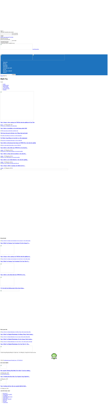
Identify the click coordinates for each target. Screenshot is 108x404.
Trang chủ (5, 62)
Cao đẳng (5, 65)
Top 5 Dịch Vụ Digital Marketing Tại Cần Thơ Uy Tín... (14, 344)
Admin (1, 150)
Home (1, 75)
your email (14, 40)
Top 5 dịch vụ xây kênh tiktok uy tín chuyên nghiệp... (14, 159)
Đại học (4, 63)
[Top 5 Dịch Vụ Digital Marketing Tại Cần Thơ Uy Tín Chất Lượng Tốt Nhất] (16, 341)
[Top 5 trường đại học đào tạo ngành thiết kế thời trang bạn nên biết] (3, 383)
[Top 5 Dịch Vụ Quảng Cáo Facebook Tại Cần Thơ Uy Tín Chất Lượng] (15, 258)
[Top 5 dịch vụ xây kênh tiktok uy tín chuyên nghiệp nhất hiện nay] (10, 157)
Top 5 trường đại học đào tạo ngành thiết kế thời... (13, 386)
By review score (6, 88)
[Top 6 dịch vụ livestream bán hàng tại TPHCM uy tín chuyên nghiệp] (11, 140)
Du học (4, 69)
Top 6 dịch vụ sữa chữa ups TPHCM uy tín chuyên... (14, 147)
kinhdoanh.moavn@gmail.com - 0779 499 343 (13, 360)
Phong (1, 124)
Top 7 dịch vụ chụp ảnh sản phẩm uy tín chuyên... (13, 153)
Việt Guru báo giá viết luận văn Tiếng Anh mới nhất (14, 133)
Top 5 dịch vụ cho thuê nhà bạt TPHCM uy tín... (13, 274)
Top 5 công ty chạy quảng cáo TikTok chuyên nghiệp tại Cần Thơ (17, 122)
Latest (4, 84)
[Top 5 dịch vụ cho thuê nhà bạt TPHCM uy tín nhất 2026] (7, 272)
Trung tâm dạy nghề (7, 68)
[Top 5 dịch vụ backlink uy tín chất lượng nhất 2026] (8, 125)
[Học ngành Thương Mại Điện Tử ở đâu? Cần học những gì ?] (3, 368)
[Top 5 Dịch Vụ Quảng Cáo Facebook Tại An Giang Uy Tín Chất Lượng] (15, 240)
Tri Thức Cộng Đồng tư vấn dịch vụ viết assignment (13, 138)
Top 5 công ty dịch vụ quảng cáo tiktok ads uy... (12, 165)
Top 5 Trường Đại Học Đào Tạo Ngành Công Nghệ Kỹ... (15, 376)
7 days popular (6, 87)
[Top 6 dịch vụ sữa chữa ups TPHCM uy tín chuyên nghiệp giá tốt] (10, 145)
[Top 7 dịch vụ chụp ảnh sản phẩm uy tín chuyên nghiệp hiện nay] (11, 151)
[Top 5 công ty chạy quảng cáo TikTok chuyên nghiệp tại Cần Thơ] (17, 119)
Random (4, 89)
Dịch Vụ (4, 72)
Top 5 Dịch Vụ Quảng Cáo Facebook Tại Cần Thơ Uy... (14, 261)
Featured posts (6, 85)
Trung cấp (5, 66)
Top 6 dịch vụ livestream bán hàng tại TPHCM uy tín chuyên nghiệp (18, 143)
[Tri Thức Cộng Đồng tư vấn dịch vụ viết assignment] (11, 135)
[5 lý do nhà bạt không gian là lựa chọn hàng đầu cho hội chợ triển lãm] (7, 285)
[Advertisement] (38, 9)
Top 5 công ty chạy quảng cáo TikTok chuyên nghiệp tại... (15, 256)
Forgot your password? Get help (6, 37)
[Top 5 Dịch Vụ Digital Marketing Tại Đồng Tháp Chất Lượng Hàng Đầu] (15, 331)
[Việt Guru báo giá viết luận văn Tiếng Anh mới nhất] (9, 130)
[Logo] (16, 59)
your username (15, 33)
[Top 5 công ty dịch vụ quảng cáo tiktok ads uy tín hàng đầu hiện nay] (9, 163)
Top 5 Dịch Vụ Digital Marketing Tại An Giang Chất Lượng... (16, 339)
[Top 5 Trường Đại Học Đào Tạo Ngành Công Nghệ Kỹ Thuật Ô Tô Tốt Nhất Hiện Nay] (4, 374)
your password (15, 34)
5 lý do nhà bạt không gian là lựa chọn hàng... (12, 288)
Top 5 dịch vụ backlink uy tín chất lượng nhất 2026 (13, 128)
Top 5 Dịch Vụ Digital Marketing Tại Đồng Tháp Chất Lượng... (16, 334)
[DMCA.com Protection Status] (54, 359)
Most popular (5, 86)
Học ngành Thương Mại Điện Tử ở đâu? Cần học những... (15, 370)
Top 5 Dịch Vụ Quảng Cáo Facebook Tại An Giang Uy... (15, 243)
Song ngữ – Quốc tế (7, 71)
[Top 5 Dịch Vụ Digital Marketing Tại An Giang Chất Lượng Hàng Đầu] (15, 336)
